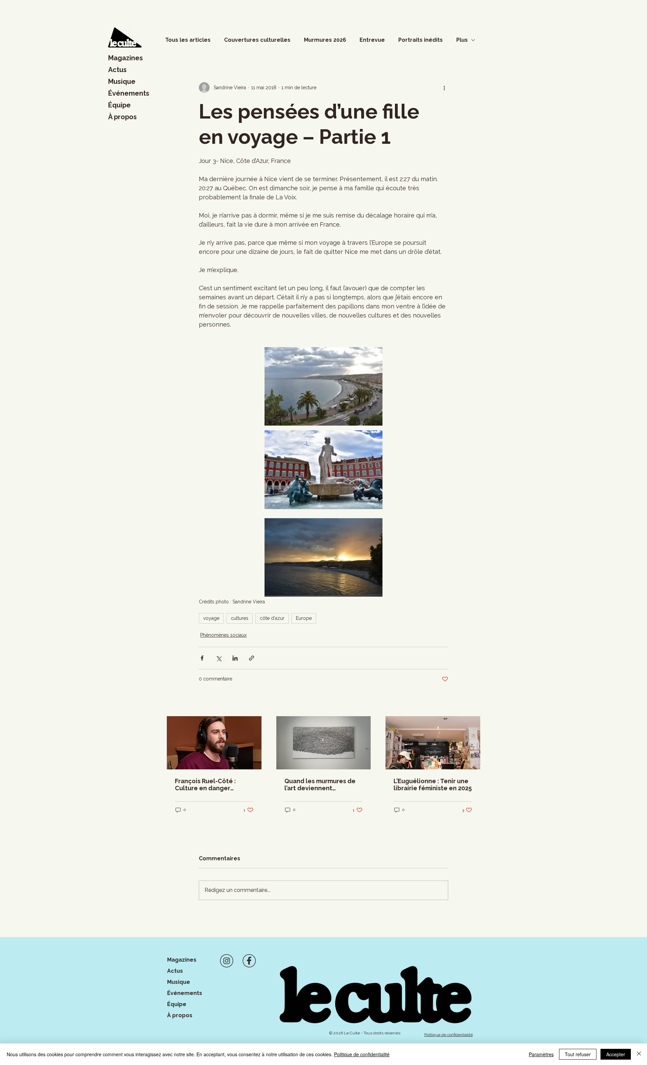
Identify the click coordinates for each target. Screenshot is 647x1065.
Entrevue (372, 40)
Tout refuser (578, 1054)
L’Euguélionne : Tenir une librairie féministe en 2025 (433, 784)
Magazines (125, 58)
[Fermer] (639, 1054)
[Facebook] (249, 960)
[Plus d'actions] (444, 88)
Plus (462, 40)
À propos (122, 117)
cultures (239, 618)
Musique (121, 81)
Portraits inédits (420, 40)
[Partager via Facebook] (202, 658)
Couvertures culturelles (257, 40)
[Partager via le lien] (251, 658)
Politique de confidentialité (362, 1054)
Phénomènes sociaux (223, 635)
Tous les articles (188, 40)
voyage (211, 618)
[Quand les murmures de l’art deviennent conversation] (323, 742)
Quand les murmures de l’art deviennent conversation (320, 784)
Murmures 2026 (325, 40)
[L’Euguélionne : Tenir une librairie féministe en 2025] (433, 742)
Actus (117, 70)
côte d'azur (272, 618)
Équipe (119, 105)
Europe (304, 618)
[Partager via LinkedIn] (235, 658)
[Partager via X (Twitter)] (218, 658)
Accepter (615, 1054)
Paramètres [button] (541, 1054)
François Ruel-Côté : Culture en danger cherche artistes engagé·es (205, 784)
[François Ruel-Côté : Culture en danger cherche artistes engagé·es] (214, 742)
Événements (128, 93)
